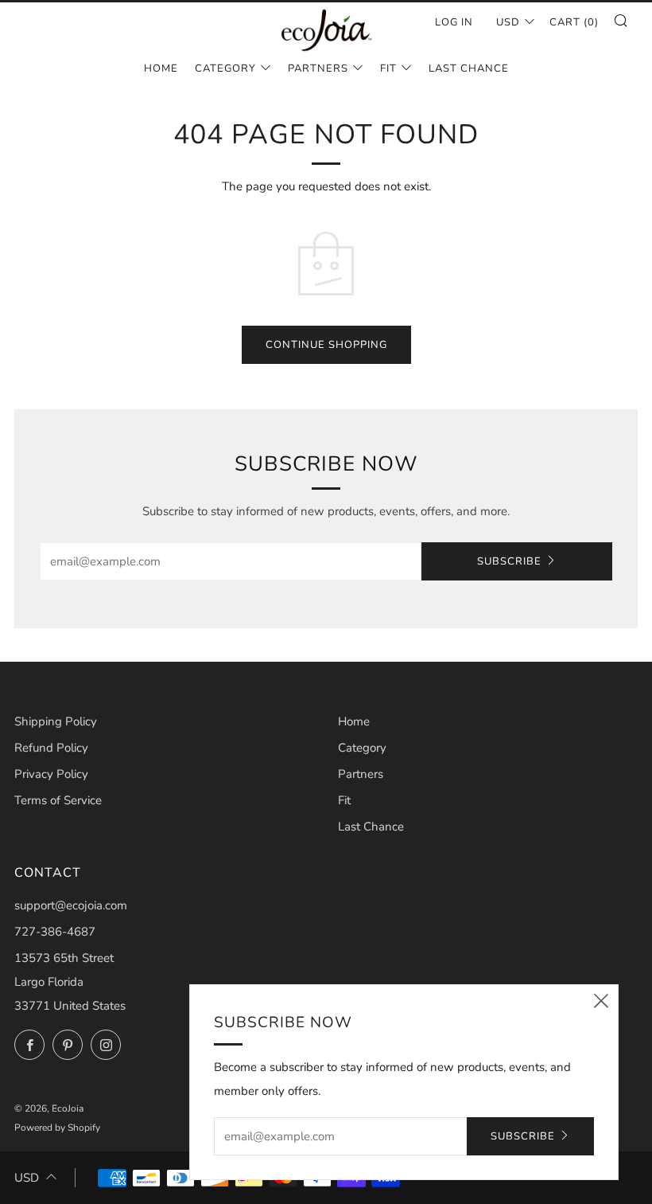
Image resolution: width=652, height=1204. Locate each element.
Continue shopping (326, 345)
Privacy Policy (51, 774)
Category (225, 68)
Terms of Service (58, 800)
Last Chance (469, 68)
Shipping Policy (55, 721)
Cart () (574, 22)
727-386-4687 (54, 932)
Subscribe (509, 561)
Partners (318, 68)
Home (161, 68)
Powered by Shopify (57, 1127)
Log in (454, 22)
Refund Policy (51, 748)
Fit (388, 68)
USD (508, 22)
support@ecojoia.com (70, 905)
